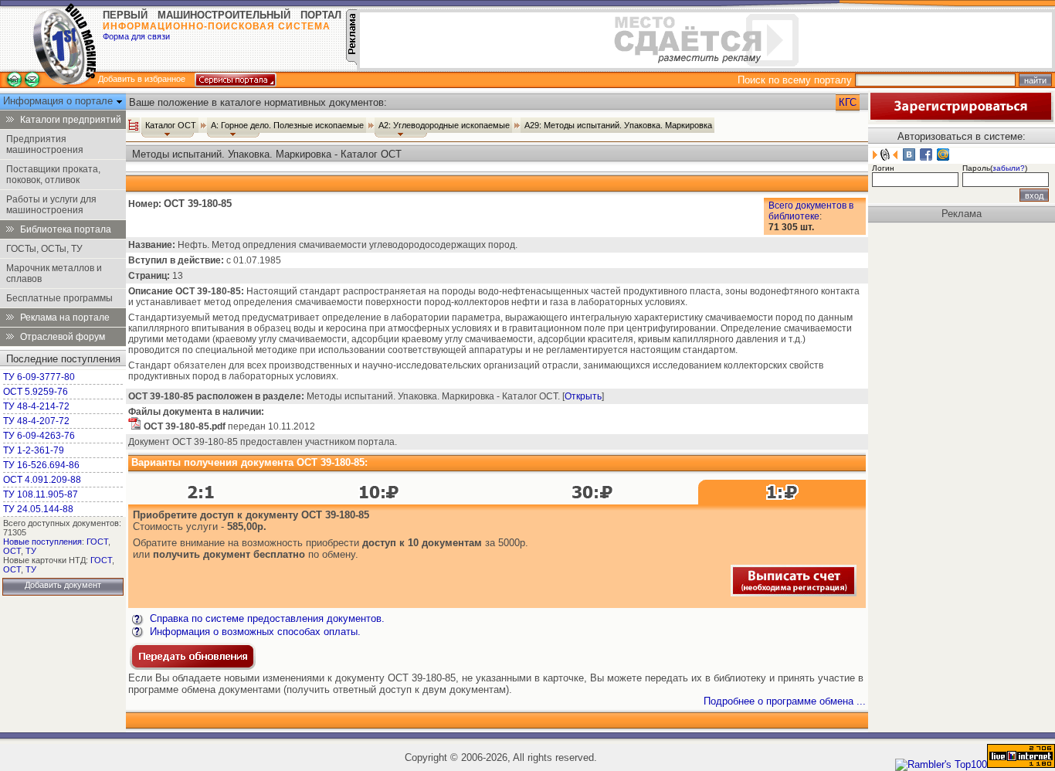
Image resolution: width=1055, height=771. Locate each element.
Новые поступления (42, 541)
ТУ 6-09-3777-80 (39, 377)
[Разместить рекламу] (351, 61)
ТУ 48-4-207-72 (36, 421)
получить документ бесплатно (229, 554)
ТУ (30, 550)
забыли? (1008, 168)
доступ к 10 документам (422, 543)
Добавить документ (63, 584)
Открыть (583, 396)
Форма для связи (136, 36)
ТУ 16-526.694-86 (41, 465)
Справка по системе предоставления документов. (266, 618)
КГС (848, 102)
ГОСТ (97, 541)
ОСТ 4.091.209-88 (42, 479)
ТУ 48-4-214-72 (36, 406)
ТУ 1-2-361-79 (33, 450)
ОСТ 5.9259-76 (35, 391)
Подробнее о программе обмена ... (785, 701)
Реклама (961, 213)
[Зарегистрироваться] (960, 118)
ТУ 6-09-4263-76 (39, 435)
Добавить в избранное (141, 78)
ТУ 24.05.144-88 (38, 509)
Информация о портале (59, 101)
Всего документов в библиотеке (810, 211)
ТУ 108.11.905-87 (40, 494)
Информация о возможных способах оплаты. (254, 631)
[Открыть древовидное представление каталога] (133, 125)
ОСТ (12, 550)
